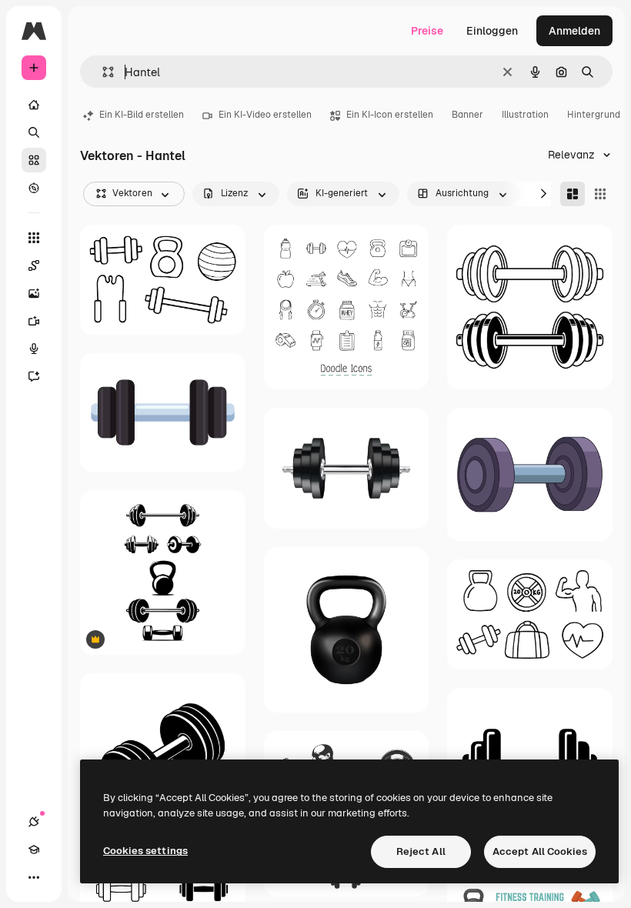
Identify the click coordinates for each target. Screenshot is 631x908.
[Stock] (34, 160)
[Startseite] (34, 104)
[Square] (600, 194)
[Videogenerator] (34, 321)
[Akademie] (34, 849)
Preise (427, 31)
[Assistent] (34, 376)
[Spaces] (34, 265)
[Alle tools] (34, 237)
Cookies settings (145, 850)
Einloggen (492, 31)
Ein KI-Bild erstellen (141, 114)
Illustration (525, 114)
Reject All (421, 851)
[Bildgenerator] (34, 293)
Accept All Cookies (539, 851)
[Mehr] (34, 877)
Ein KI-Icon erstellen (389, 114)
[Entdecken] (34, 187)
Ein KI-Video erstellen (265, 114)
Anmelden (574, 31)
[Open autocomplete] (102, 72)
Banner (467, 114)
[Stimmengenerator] (34, 348)
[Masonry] (572, 194)
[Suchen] (34, 132)
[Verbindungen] (34, 822)
